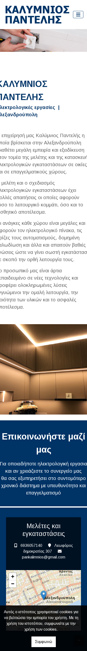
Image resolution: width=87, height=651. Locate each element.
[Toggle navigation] (78, 14)
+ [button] (12, 576)
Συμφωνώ (43, 642)
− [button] (12, 584)
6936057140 (31, 545)
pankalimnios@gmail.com (43, 557)
